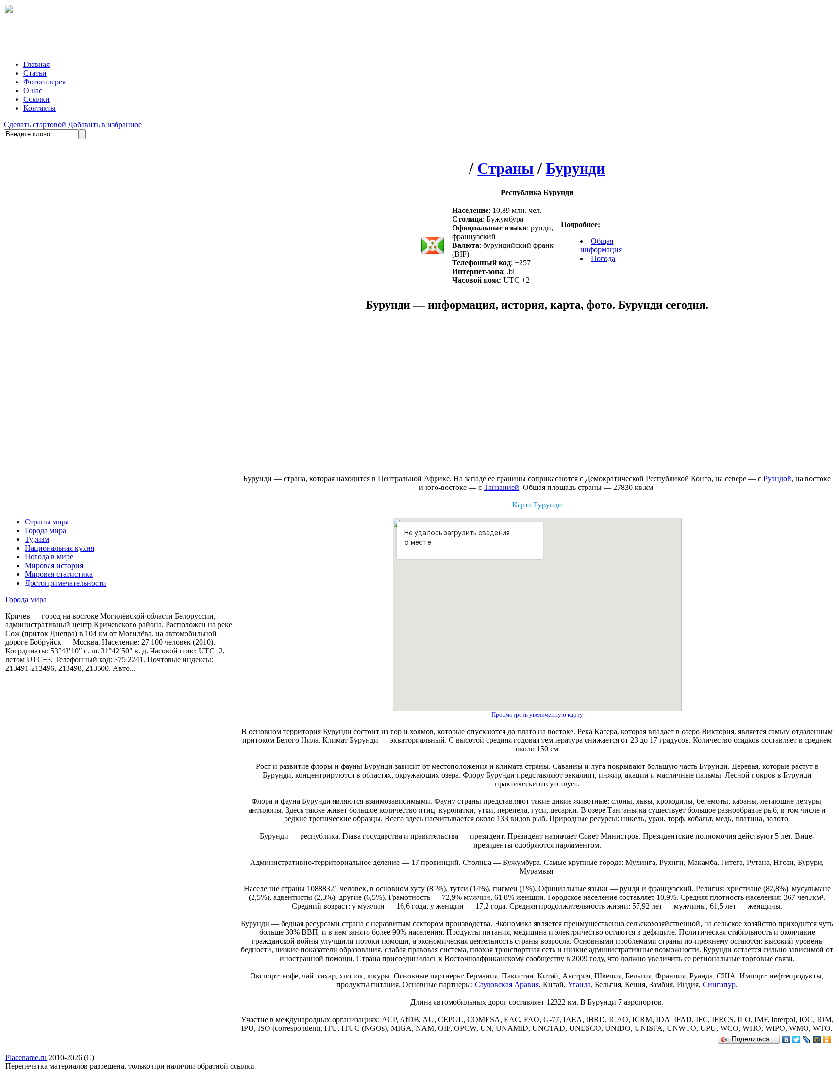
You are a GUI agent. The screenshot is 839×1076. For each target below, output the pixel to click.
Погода (603, 258)
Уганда (579, 984)
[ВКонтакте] (786, 1039)
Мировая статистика (59, 574)
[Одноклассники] (827, 1039)
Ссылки (36, 99)
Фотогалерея (44, 82)
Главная (36, 64)
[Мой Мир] (817, 1039)
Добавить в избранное (105, 124)
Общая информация (601, 245)
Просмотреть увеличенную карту (537, 714)
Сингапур (719, 984)
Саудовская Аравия (507, 984)
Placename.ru (26, 1057)
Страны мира (47, 522)
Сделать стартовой (35, 124)
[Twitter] (796, 1039)
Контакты (39, 108)
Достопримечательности (65, 583)
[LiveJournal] (807, 1039)
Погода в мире (49, 557)
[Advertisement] (455, 398)
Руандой (777, 478)
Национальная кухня (59, 548)
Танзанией (501, 487)
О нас (32, 90)
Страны (505, 168)
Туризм (37, 539)
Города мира (45, 530)
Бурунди (575, 168)
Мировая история (54, 565)
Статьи (35, 73)
